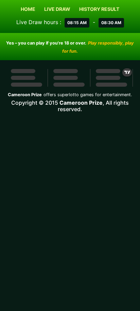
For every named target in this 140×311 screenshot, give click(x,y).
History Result (99, 9)
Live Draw (57, 9)
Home (28, 9)
